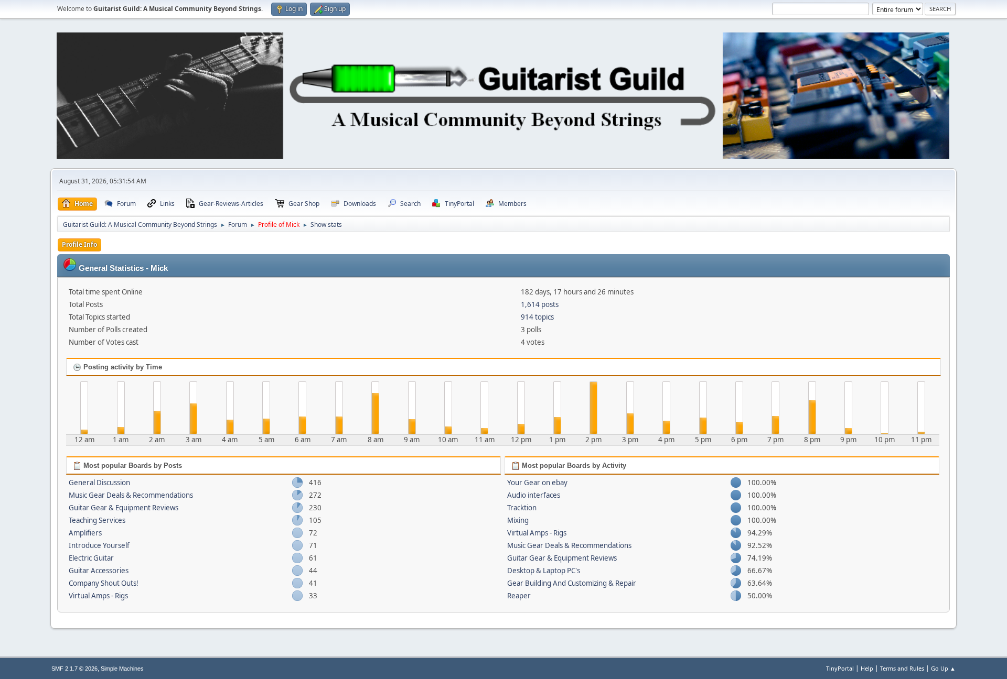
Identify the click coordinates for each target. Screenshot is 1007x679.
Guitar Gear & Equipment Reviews (123, 507)
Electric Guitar (91, 558)
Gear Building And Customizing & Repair (571, 583)
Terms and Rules (902, 668)
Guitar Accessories (98, 570)
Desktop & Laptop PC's (543, 570)
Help (867, 668)
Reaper (519, 595)
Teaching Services (97, 520)
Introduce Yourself (99, 545)
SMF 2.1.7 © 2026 (74, 668)
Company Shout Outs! (103, 583)
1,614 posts (540, 304)
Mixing (518, 520)
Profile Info (79, 244)
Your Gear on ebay (537, 482)
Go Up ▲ (943, 668)
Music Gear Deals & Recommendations (131, 495)
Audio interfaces (533, 495)
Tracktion (522, 507)
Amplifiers (85, 533)
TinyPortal (840, 668)
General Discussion (99, 482)
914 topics (537, 317)
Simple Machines (122, 668)
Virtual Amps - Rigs (98, 595)
